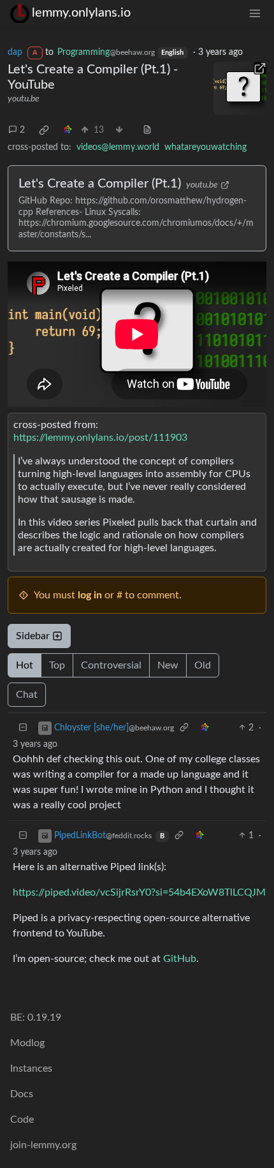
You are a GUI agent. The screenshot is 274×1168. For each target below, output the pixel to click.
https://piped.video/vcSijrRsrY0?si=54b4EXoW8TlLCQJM (139, 892)
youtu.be (24, 98)
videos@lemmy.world (117, 147)
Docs (21, 1094)
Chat (27, 695)
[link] (44, 130)
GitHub (179, 959)
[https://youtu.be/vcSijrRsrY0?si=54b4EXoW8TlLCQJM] (240, 88)
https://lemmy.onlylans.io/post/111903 (100, 437)
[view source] (147, 130)
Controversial (111, 665)
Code (22, 1119)
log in (90, 595)
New (167, 665)
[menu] (255, 13)
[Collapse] (23, 728)
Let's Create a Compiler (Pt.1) (99, 183)
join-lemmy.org (43, 1145)
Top (57, 665)
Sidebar (33, 636)
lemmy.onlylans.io (81, 12)
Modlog (27, 1043)
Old (202, 665)
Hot (24, 665)
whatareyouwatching (205, 147)
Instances (31, 1068)
